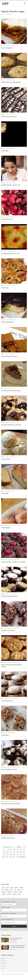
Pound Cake (4, 493)
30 (10, 856)
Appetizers (3, 963)
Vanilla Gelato (5, 459)
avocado (9, 894)
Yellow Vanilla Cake (7, 322)
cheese (16, 887)
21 (4, 854)
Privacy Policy (20, 974)
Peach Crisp (4, 288)
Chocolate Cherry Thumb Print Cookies (13, 562)
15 (7, 852)
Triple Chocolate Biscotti (9, 116)
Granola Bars (5, 735)
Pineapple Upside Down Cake (10, 253)
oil (22, 889)
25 (17, 854)
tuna (19, 894)
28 (3, 856)
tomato (6, 889)
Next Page (22, 856)
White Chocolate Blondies (9, 356)
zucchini (14, 894)
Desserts (3, 958)
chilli (12, 887)
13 (24, 849)
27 (23, 854)
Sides (2, 968)
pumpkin (4, 892)
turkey (20, 892)
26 (20, 854)
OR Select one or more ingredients (8, 913)
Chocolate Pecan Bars (7, 630)
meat (11, 889)
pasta (3, 887)
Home (2, 14)
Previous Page (7, 847)
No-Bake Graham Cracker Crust (10, 185)
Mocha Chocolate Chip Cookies (10, 803)
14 (4, 852)
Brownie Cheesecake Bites (9, 596)
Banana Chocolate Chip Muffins (11, 82)
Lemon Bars (4, 150)
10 (14, 849)
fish (2, 889)
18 (17, 852)
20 (23, 852)
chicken (21, 887)
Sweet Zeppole (5, 527)
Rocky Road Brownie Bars (9, 769)
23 (10, 854)
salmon (15, 892)
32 (16, 856)
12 (21, 849)
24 (14, 854)
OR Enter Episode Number (7, 919)
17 (14, 852)
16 (10, 852)
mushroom (10, 892)
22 (7, 854)
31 (13, 856)
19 (20, 852)
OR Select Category (5, 907)
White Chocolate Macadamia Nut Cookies (11, 665)
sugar (19, 889)
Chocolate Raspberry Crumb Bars (11, 425)
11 (17, 849)
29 (6, 856)
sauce (7, 887)
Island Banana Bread (7, 838)
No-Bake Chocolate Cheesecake (11, 390)
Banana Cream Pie (6, 48)
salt (15, 889)
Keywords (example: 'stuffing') (8, 902)
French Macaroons (7, 701)
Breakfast (3, 961)
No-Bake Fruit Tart (7, 219)
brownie (3, 894)
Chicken (3, 966)
